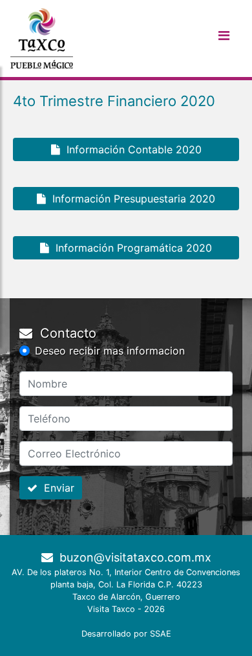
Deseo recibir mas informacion (110, 350)
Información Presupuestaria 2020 (130, 198)
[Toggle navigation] (223, 39)
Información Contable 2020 (131, 149)
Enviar (55, 487)
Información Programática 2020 (130, 247)
